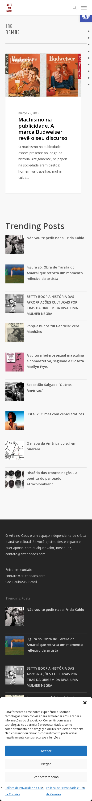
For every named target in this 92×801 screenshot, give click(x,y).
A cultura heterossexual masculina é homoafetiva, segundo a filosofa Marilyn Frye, (55, 361)
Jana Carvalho (24, 58)
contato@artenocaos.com (25, 554)
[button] (86, 15)
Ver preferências (46, 777)
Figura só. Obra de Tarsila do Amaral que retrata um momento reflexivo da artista (55, 273)
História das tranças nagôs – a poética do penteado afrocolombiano (52, 478)
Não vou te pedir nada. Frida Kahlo (55, 238)
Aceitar (46, 751)
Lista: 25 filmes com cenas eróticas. (56, 414)
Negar (46, 764)
